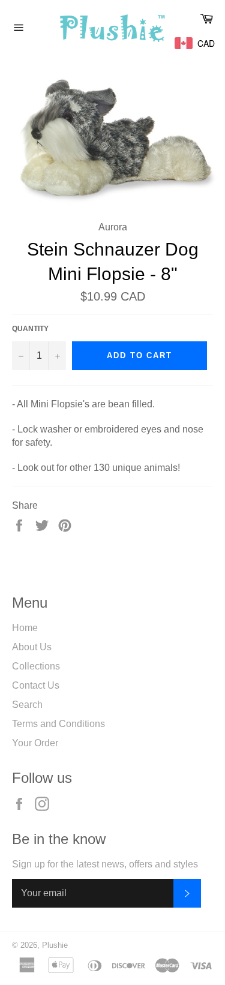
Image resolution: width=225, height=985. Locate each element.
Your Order (35, 743)
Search (27, 704)
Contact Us (35, 685)
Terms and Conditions (58, 724)
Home (25, 628)
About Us (32, 647)
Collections (36, 666)
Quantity (30, 329)
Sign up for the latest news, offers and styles (105, 864)
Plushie (55, 945)
